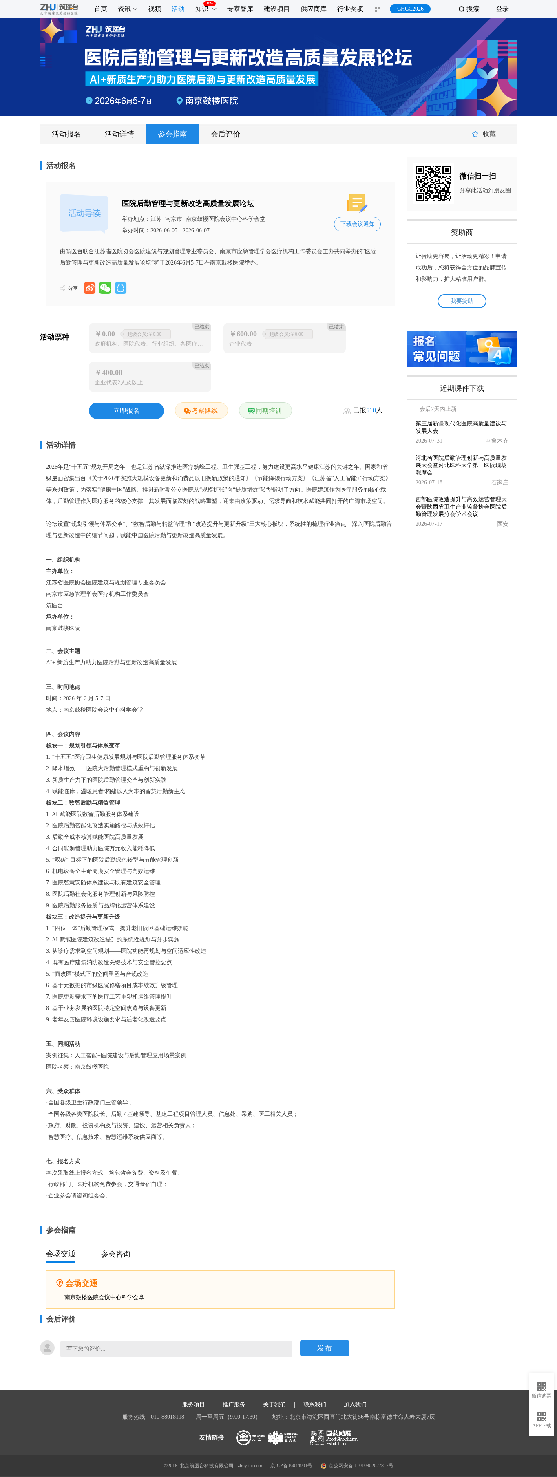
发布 (324, 1348)
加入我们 (355, 1405)
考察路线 (205, 410)
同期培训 (269, 410)
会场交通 (60, 1254)
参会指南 (172, 134)
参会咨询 (115, 1254)
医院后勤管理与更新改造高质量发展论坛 (188, 203)
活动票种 (54, 337)
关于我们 (274, 1405)
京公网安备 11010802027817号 (361, 1465)
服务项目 (193, 1405)
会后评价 (225, 134)
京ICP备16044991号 (291, 1465)
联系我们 (314, 1405)
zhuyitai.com (250, 1465)
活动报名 (66, 134)
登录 (502, 8)
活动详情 (119, 134)
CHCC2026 (410, 9)
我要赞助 (462, 301)
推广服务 (234, 1405)
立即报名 (126, 410)
